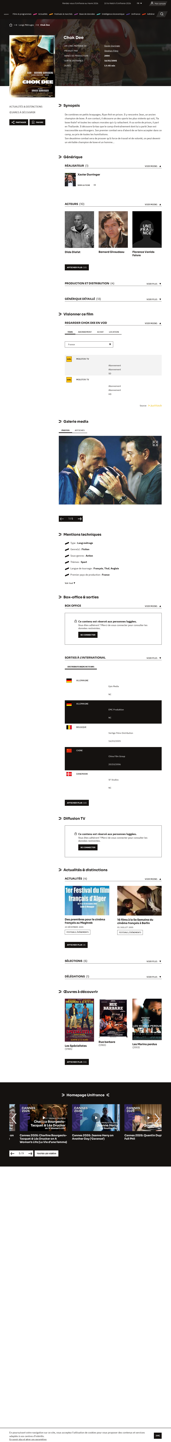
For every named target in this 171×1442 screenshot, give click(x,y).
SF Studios (113, 779)
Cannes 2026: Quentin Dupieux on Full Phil (137, 1137)
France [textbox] (71, 344)
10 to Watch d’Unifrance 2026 (117, 3)
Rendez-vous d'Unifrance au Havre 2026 (80, 3)
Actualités (42, 14)
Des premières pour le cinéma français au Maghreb (85, 921)
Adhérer (151, 14)
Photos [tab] (65, 430)
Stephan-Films (111, 50)
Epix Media (113, 686)
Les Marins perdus (144, 1044)
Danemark (82, 773)
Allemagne (82, 680)
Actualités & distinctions (25, 106)
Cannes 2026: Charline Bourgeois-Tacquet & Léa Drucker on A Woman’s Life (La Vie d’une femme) (33, 1139)
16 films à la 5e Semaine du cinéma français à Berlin (135, 921)
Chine (79, 750)
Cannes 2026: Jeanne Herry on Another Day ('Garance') (82, 1137)
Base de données (87, 14)
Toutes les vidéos (46, 1153)
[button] (155, 444)
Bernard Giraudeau (111, 252)
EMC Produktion (116, 709)
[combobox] (89, 344)
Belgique (81, 727)
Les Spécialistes (76, 1046)
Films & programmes (22, 14)
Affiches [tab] (80, 430)
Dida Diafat (72, 252)
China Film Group (116, 756)
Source (143, 405)
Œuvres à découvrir (22, 112)
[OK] (158, 1435)
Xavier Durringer (112, 45)
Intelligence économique (113, 14)
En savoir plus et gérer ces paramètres (28, 1439)
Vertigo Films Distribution (120, 733)
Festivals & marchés (63, 14)
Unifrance (135, 14)
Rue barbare (107, 1042)
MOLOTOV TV (82, 359)
